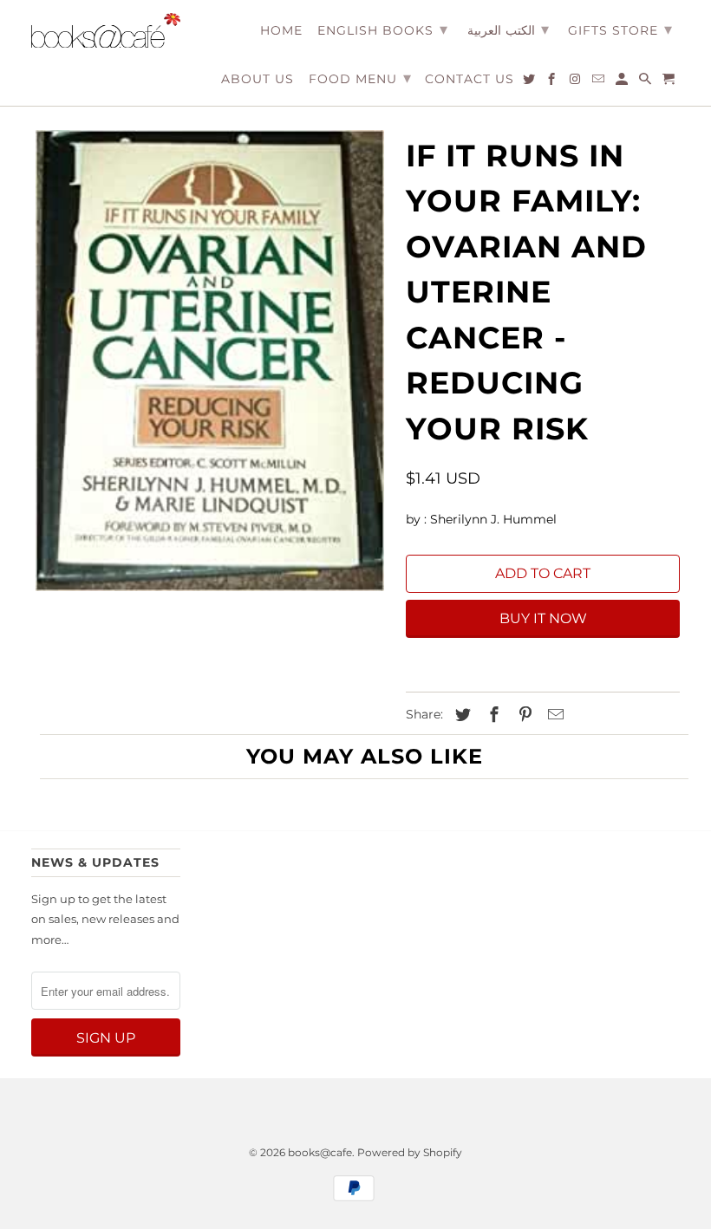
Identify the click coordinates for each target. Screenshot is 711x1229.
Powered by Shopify (409, 1152)
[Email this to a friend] (553, 715)
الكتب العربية (508, 29)
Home (281, 30)
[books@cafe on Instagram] (576, 82)
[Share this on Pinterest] (523, 715)
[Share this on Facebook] (492, 715)
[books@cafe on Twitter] (530, 82)
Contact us (469, 79)
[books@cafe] (105, 30)
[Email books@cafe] (599, 82)
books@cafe (320, 1152)
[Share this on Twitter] (460, 715)
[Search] (646, 82)
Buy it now (543, 618)
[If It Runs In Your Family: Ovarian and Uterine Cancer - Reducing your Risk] (210, 360)
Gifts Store (620, 29)
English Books (382, 29)
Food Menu (360, 78)
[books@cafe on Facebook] (552, 82)
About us (257, 79)
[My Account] (623, 82)
